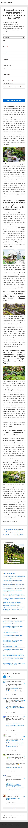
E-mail (5, 53)
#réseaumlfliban (17, 786)
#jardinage (17, 690)
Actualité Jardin (9, 573)
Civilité (4, 34)
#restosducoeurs (12, 690)
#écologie (8, 767)
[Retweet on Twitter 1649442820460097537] (9, 713)
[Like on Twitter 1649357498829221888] (12, 771)
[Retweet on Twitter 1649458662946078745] (9, 695)
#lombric (11, 745)
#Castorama (16, 726)
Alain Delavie (9, 698)
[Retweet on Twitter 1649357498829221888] (9, 771)
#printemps (14, 746)
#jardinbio (23, 707)
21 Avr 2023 (21, 698)
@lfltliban (8, 777)
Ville (4, 68)
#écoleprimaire (9, 786)
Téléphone (6, 59)
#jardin (11, 725)
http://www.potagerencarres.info (12, 740)
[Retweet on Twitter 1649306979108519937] (9, 791)
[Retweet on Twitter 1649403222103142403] (9, 731)
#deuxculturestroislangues (11, 787)
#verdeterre (16, 745)
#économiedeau (17, 767)
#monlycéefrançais (17, 785)
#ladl (13, 786)
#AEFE (12, 785)
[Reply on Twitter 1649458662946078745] (7, 695)
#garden (7, 725)
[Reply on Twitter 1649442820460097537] (7, 713)
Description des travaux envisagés (12, 86)
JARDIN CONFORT (7, 2)
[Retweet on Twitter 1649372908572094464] (9, 750)
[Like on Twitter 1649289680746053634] (12, 805)
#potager (12, 743)
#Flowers (8, 798)
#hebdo (15, 707)
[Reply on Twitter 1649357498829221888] (7, 771)
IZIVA (8, 716)
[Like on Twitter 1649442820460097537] (12, 713)
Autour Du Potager (10, 754)
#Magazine (17, 700)
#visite (22, 745)
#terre (19, 745)
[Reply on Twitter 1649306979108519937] (7, 791)
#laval (7, 690)
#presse (7, 707)
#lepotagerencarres (10, 742)
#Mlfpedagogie (19, 787)
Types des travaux (8, 80)
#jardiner (22, 742)
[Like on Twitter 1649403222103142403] (12, 731)
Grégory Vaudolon (10, 681)
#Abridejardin (8, 726)
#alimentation (8, 746)
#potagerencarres (17, 742)
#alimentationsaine (17, 789)
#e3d (23, 787)
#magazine (12, 707)
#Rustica (21, 700)
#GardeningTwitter (16, 798)
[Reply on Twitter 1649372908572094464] (7, 750)
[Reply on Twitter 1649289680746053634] (7, 805)
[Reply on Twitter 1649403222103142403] (7, 731)
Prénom (5, 46)
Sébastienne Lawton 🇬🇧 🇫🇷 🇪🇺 (13, 795)
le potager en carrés (11, 734)
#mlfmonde (8, 785)
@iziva (10, 716)
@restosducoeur (9, 686)
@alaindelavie (15, 698)
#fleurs (11, 798)
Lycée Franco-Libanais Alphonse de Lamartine (14, 776)
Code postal (6, 74)
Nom (4, 40)
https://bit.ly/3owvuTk (17, 723)
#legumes (20, 743)
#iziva (13, 726)
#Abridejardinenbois (20, 725)
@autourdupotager (18, 754)
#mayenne (17, 686)
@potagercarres (18, 734)
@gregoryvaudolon (18, 681)
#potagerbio (16, 743)
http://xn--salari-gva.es (14, 688)
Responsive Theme (20, 824)
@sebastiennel (9, 796)
